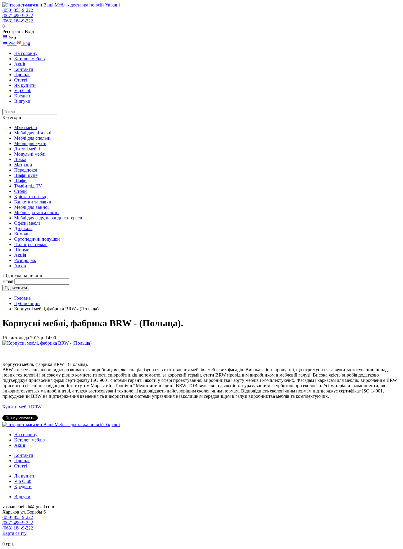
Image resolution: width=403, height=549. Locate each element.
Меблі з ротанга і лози (36, 212)
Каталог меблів (29, 58)
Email (7, 281)
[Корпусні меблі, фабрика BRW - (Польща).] (47, 343)
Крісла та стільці (30, 196)
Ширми (22, 249)
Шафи (20, 180)
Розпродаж (25, 260)
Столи (20, 191)
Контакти (23, 69)
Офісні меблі (27, 223)
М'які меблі (25, 127)
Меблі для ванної (31, 207)
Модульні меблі (29, 154)
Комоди (22, 233)
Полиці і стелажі (30, 244)
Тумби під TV (28, 185)
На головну (25, 53)
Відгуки (22, 101)
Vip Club (22, 90)
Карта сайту (14, 533)
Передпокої (25, 169)
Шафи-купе (25, 175)
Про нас (22, 74)
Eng (25, 43)
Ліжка (20, 159)
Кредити (23, 95)
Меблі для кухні (30, 143)
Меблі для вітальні (32, 132)
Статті (20, 79)
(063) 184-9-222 (17, 20)
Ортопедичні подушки (37, 239)
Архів (20, 265)
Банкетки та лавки (32, 201)
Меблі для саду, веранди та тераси (48, 217)
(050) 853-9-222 (17, 10)
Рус (12, 43)
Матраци (23, 164)
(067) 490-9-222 (17, 15)
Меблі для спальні (32, 138)
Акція (20, 255)
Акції (19, 63)
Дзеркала (23, 228)
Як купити (25, 85)
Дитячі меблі (27, 148)
